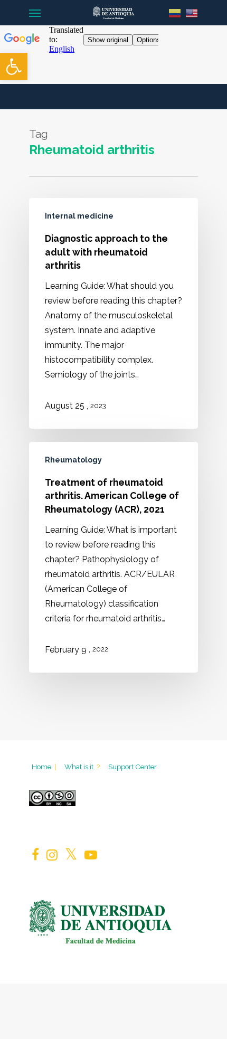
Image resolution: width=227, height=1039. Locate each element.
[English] (191, 12)
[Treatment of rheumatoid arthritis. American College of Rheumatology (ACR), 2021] (113, 557)
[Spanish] (174, 12)
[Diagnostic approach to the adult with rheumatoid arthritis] (113, 313)
